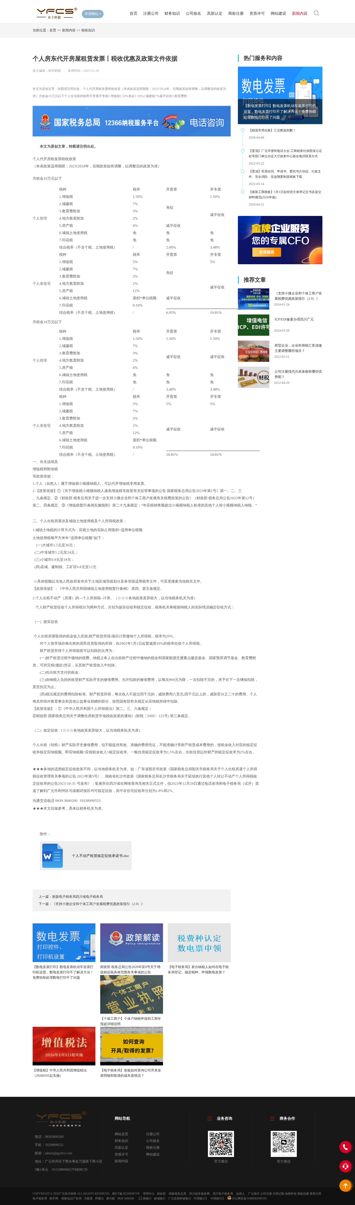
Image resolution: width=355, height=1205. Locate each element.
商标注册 (236, 13)
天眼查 (88, 1198)
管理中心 (149, 1193)
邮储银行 (160, 1198)
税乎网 (54, 1198)
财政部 (161, 1193)
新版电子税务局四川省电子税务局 (77, 896)
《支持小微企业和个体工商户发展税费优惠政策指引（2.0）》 (98, 904)
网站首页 (121, 1134)
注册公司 (151, 13)
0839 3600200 (125, 1198)
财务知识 (172, 13)
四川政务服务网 (199, 1193)
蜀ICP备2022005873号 (126, 1193)
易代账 (110, 1198)
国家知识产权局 (71, 1198)
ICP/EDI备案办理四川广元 (294, 319)
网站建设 (278, 13)
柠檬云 (99, 1198)
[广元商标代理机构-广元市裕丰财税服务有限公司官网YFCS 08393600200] (55, 18)
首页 (133, 13)
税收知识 (88, 30)
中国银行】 (201, 1198)
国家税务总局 (177, 1193)
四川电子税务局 (223, 1193)
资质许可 (257, 13)
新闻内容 (299, 13)
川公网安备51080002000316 (249, 1198)
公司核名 (193, 13)
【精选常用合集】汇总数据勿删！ (272, 130)
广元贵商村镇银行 (179, 1198)
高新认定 (214, 13)
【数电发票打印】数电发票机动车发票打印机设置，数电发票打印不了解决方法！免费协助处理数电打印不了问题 (280, 111)
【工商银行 (144, 1198)
